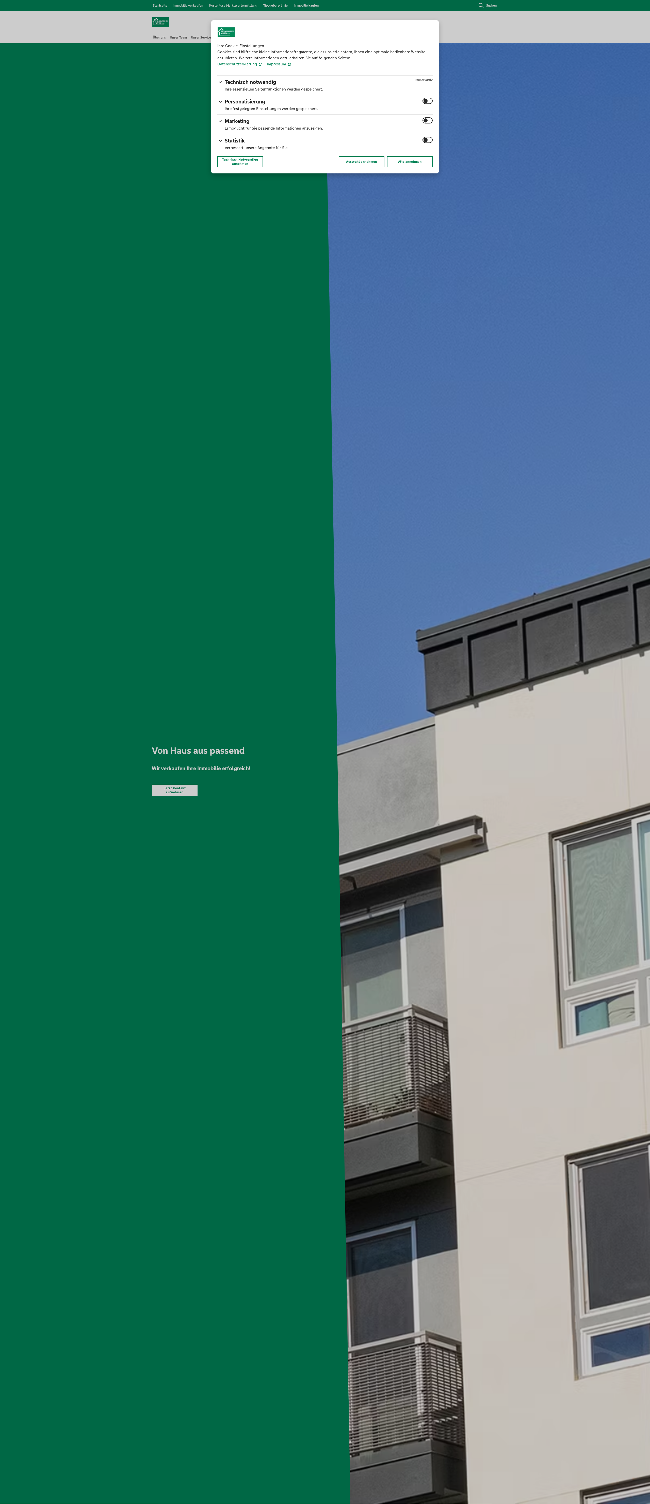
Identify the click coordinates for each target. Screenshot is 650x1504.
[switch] (427, 101)
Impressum (276, 64)
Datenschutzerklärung (237, 64)
